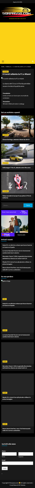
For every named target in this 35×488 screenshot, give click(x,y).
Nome (3, 456)
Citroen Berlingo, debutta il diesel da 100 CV (16, 140)
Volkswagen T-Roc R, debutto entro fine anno (17, 168)
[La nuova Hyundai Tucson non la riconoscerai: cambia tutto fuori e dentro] (17, 322)
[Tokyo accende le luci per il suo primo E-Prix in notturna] (17, 183)
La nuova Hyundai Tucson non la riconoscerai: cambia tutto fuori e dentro (16, 252)
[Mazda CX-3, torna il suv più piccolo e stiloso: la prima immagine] (17, 384)
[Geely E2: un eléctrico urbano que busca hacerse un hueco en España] (17, 290)
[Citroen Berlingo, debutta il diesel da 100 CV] (17, 126)
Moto (4, 299)
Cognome (20, 456)
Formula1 (5, 71)
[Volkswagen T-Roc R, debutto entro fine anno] (17, 154)
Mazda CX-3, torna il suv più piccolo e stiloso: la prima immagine (17, 263)
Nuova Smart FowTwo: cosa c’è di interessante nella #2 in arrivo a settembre (17, 268)
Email (4, 460)
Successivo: (13, 103)
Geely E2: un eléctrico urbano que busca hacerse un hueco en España (17, 246)
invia (4, 468)
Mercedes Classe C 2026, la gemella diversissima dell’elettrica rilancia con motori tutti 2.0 (17, 257)
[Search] (33, 61)
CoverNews (13, 485)
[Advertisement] (17, 40)
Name (4, 451)
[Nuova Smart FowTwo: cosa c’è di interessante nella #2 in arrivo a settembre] (17, 415)
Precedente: (15, 95)
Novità (4, 330)
